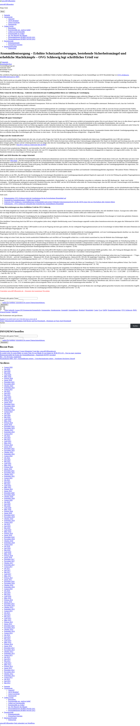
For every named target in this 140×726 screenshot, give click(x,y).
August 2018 (8, 544)
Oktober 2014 (8, 629)
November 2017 (9, 561)
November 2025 (9, 384)
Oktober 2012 (8, 674)
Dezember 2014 (9, 626)
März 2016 (7, 598)
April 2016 (7, 596)
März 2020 (7, 509)
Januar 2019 (8, 535)
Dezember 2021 (9, 471)
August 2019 (8, 522)
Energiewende (8, 41)
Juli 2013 (7, 657)
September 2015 (9, 609)
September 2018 (9, 543)
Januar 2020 (8, 513)
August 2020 (8, 500)
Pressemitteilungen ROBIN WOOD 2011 (21, 37)
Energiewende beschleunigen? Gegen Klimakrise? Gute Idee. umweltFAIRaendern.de (28, 351)
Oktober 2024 (8, 408)
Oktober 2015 (8, 607)
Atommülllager (73, 310)
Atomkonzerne (55, 310)
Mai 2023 (7, 439)
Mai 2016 (7, 594)
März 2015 (7, 620)
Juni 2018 (7, 548)
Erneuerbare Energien (15, 45)
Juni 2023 (7, 437)
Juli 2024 (7, 413)
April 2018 (7, 552)
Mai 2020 (7, 506)
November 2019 (9, 517)
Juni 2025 (7, 393)
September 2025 (9, 387)
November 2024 (9, 406)
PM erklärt (13, 161)
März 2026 (7, 376)
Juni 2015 (7, 615)
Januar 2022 (8, 469)
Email (2, 300)
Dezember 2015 (9, 603)
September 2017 (9, 565)
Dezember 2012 (9, 670)
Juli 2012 (7, 679)
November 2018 (9, 539)
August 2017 (8, 567)
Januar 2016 (8, 602)
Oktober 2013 (8, 651)
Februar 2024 (8, 423)
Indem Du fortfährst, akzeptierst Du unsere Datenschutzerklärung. (23, 302)
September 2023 (9, 432)
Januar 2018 (8, 557)
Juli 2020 (7, 502)
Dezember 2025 (9, 382)
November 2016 (9, 583)
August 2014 (8, 633)
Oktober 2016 (8, 585)
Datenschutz (12, 48)
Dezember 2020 (9, 493)
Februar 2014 (8, 644)
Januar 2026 (8, 380)
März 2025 (7, 399)
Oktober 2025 (8, 386)
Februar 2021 (8, 489)
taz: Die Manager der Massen (17, 35)
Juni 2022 (7, 459)
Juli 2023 (7, 435)
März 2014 (7, 642)
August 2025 (8, 389)
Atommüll (64, 310)
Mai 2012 (7, 683)
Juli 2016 (7, 591)
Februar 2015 (8, 622)
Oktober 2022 (8, 452)
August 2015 (8, 611)
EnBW (105, 310)
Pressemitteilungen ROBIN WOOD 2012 (21, 39)
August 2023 (8, 434)
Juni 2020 (7, 504)
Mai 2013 (7, 661)
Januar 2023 (8, 447)
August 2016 (8, 589)
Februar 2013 (8, 666)
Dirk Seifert (9, 310)
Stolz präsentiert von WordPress (24, 723)
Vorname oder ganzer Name (9, 298)
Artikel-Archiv (9, 26)
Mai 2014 (7, 639)
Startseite (7, 15)
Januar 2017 (8, 579)
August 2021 (8, 478)
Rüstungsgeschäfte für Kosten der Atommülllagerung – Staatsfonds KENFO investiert (28, 355)
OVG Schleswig (126, 310)
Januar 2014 (8, 646)
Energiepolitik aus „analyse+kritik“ (19, 30)
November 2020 (9, 495)
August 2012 (8, 677)
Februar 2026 (8, 378)
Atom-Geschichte (14, 22)
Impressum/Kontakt (10, 46)
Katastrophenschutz (114, 310)
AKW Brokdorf (13, 21)
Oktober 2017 (8, 563)
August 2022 (8, 456)
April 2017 (7, 574)
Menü (2, 11)
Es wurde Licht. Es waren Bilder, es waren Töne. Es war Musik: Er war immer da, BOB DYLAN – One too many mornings (40, 353)
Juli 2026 (7, 369)
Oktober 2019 (8, 519)
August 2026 (8, 367)
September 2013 (9, 653)
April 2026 (7, 375)
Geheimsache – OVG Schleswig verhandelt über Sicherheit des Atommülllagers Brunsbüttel (34, 204)
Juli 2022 (7, 458)
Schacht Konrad (5, 312)
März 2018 (7, 554)
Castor (96, 310)
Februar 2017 (8, 578)
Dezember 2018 (9, 537)
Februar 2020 (8, 511)
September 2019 (9, 520)
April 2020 (7, 507)
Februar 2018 (8, 555)
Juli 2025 (7, 391)
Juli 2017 (7, 568)
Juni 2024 (7, 415)
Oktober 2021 (8, 474)
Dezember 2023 (9, 426)
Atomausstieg (45, 310)
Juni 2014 (7, 637)
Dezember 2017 (9, 559)
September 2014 (9, 631)
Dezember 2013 (9, 648)
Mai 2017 (7, 572)
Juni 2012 (7, 681)
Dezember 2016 (9, 581)
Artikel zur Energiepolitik (16, 32)
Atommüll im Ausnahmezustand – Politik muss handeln (22, 200)
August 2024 (8, 411)
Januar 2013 (8, 668)
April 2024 (7, 419)
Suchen (2, 323)
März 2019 (7, 531)
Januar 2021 (8, 491)
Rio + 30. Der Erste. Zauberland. (10, 357)
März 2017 (7, 576)
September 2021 (9, 476)
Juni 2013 (7, 659)
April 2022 (7, 463)
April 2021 (7, 485)
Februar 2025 (8, 400)
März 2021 (7, 487)
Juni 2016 (7, 592)
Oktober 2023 (8, 430)
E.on (100, 310)
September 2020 (9, 498)
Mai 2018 (7, 550)
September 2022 (9, 454)
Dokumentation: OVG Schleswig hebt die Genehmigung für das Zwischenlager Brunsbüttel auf (35, 198)
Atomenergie (8, 17)
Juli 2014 (7, 635)
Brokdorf (82, 310)
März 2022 (7, 465)
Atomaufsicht (36, 310)
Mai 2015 (7, 616)
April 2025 (7, 397)
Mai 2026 (7, 373)
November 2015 (9, 605)
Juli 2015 (7, 613)
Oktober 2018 (8, 541)
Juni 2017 (7, 570)
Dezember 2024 (9, 404)
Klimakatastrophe (14, 43)
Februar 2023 (8, 445)
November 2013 (9, 650)
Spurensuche (12, 24)
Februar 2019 (8, 533)
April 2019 (7, 530)
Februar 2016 (8, 600)
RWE (135, 310)
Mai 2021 (7, 483)
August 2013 (8, 655)
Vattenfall (14, 312)
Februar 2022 (8, 467)
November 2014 (9, 627)
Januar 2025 (8, 402)
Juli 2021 (7, 480)
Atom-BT (11, 19)
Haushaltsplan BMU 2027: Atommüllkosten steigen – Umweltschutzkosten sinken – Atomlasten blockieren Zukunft (37, 358)
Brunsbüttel (89, 310)
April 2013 (7, 663)
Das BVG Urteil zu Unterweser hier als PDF (31, 145)
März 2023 (7, 443)
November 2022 (9, 450)
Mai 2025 (7, 395)
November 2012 (9, 672)
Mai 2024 (7, 417)
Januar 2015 (8, 624)
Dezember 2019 (9, 515)
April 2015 (7, 618)
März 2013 (7, 664)
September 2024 (9, 410)
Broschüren (12, 28)
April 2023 (7, 441)
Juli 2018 (7, 546)
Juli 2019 (7, 524)
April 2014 (7, 640)
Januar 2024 (8, 424)
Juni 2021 (7, 482)
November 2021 (9, 472)
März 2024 (7, 421)
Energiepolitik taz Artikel (16, 33)
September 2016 (9, 587)
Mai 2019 (7, 528)
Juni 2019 (7, 526)
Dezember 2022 (9, 448)
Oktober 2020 (8, 496)
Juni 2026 (7, 371)
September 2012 (9, 675)
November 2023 (9, 428)
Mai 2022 (7, 461)
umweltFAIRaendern (7, 4)
